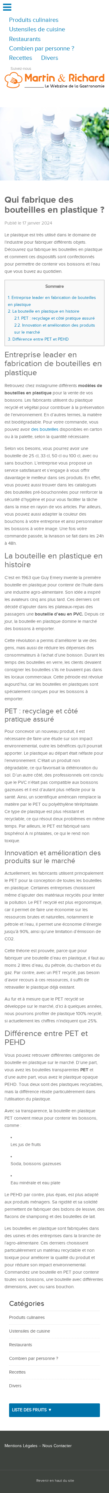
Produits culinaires (33, 20)
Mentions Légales (21, 1445)
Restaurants (25, 39)
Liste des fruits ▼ (32, 1410)
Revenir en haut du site (55, 1480)
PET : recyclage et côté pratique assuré (55, 318)
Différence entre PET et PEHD (39, 339)
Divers (49, 58)
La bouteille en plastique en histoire (44, 311)
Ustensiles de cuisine (37, 29)
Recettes (20, 58)
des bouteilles (44, 429)
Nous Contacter (57, 1445)
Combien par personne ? (41, 48)
